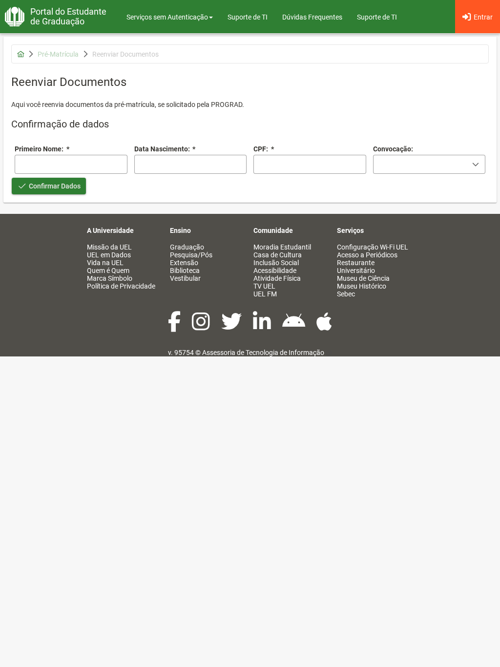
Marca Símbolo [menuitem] (109, 278)
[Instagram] (201, 327)
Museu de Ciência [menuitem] (363, 278)
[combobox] (190, 164)
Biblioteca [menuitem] (185, 270)
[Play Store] (294, 327)
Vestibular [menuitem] (185, 278)
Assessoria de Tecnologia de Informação (263, 352)
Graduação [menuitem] (187, 247)
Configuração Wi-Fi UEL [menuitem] (372, 247)
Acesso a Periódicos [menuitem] (367, 255)
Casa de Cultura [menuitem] (277, 255)
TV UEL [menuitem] (264, 286)
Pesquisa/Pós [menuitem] (191, 255)
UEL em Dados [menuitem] (109, 255)
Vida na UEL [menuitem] (105, 263)
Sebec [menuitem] (346, 294)
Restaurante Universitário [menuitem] (356, 266)
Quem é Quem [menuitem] (108, 270)
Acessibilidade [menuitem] (274, 270)
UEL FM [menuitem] (265, 294)
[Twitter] (232, 327)
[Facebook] (175, 327)
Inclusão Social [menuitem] (276, 263)
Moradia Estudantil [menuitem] (282, 247)
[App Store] (324, 327)
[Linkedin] (262, 327)
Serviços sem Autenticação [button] (167, 17)
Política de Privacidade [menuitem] (121, 286)
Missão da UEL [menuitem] (109, 247)
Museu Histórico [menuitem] (361, 286)
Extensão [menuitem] (184, 263)
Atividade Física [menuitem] (277, 278)
